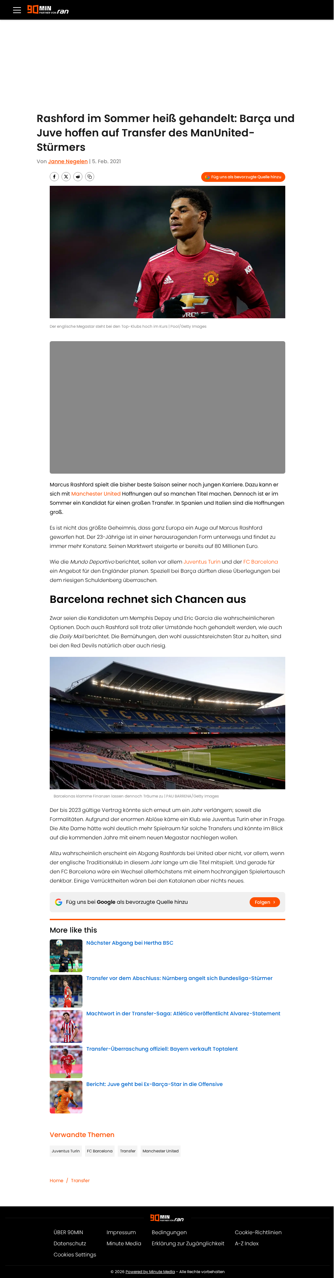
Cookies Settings (75, 1254)
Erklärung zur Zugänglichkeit (188, 1243)
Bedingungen (169, 1232)
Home (56, 1180)
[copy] (89, 176)
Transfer (127, 1151)
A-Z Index (246, 1243)
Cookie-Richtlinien (258, 1232)
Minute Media (124, 1243)
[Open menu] (17, 10)
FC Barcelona (260, 562)
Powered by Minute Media (150, 1271)
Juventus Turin (202, 562)
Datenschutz (70, 1243)
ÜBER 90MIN (68, 1232)
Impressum (121, 1232)
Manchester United (161, 1151)
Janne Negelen (68, 161)
